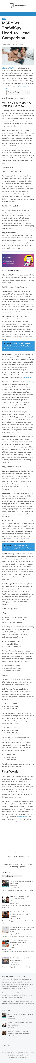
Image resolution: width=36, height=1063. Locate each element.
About (3, 1041)
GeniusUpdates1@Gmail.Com (18, 1057)
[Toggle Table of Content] (25, 92)
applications (22, 817)
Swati (5, 42)
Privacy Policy (6, 1045)
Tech (4, 18)
